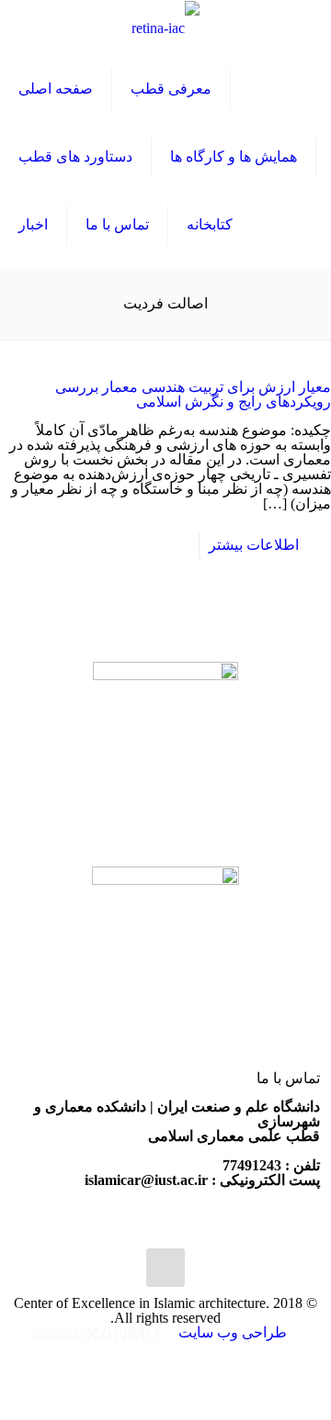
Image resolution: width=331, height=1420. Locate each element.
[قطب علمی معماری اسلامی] (165, 27)
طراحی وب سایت (231, 1332)
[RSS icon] (166, 1357)
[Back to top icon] (165, 1267)
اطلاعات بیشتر (254, 545)
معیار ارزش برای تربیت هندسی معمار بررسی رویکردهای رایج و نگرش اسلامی (193, 394)
